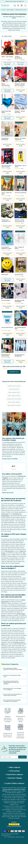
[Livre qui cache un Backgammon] (20, 345)
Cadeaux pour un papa (14, 386)
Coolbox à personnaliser (18, 57)
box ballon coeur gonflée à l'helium (11, 799)
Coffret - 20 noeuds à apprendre (20, 139)
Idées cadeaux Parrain (14, 395)
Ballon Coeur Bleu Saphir (6, 112)
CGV (5, 837)
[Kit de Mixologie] (7, 291)
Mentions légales (20, 837)
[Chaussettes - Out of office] (20, 156)
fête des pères (9, 551)
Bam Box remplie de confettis (11, 813)
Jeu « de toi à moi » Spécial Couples (7, 166)
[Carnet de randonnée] (20, 183)
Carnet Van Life (19, 274)
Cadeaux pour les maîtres (14, 399)
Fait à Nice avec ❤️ (6, 835)
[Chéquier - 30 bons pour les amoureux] (20, 74)
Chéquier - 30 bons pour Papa (20, 112)
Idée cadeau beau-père (14, 405)
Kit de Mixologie (6, 300)
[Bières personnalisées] (7, 74)
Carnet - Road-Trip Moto (7, 193)
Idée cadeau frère (14, 389)
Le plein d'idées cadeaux (14, 783)
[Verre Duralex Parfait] (7, 318)
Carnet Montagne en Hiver (20, 328)
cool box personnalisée (8, 794)
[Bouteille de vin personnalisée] (7, 345)
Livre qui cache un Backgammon (20, 355)
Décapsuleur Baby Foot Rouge (19, 301)
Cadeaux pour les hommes (21, 9)
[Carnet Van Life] (20, 265)
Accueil (3, 9)
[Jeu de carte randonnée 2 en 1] (7, 210)
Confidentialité (11, 837)
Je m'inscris (22, 757)
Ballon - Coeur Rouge (7, 56)
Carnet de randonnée (20, 192)
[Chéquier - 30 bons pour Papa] (20, 101)
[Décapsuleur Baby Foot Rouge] (20, 291)
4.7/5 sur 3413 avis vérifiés (14, 826)
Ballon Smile (5, 274)
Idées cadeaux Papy (14, 392)
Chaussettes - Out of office (20, 166)
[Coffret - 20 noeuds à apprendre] (20, 129)
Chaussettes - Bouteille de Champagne (5, 139)
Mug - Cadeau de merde (19, 248)
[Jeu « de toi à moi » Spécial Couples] (7, 156)
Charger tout (14, 372)
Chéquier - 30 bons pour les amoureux (20, 84)
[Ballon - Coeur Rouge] (7, 47)
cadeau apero (5, 513)
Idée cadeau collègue (14, 402)
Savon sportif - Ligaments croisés (6, 248)
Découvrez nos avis (8, 492)
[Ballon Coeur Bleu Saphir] (7, 101)
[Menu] (25, 5)
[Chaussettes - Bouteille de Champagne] (7, 129)
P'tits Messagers (6, 809)
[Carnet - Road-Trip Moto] (7, 183)
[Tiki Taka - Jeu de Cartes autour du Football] (20, 210)
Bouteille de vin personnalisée (6, 355)
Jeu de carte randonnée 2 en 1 (6, 220)
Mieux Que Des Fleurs (7, 833)
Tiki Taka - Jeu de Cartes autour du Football (19, 220)
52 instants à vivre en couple (11, 806)
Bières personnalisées (6, 84)
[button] (14, 5)
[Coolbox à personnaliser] (20, 47)
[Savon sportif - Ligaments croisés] (7, 237)
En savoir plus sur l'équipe (10, 458)
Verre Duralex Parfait (7, 327)
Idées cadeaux (10, 9)
